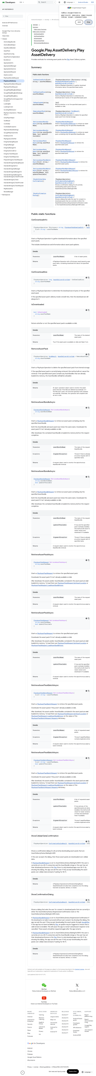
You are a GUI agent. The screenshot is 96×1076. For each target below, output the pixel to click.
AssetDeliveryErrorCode (64, 83)
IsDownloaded (38, 102)
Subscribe (73, 1071)
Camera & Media (42, 1027)
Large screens (54, 1017)
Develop (47, 19)
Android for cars (53, 1028)
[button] (12, 38)
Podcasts (30, 1036)
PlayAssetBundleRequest (64, 122)
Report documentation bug (89, 1020)
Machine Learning (41, 1018)
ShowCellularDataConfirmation (39, 180)
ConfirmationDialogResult (64, 181)
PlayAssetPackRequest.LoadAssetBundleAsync (47, 585)
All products (31, 1060)
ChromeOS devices (53, 1023)
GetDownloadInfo (39, 80)
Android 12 (65, 1030)
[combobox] (46, 2)
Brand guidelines (45, 1067)
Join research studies (89, 1030)
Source (29, 1027)
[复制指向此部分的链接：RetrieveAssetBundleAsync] (57, 402)
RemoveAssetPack (39, 111)
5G (40, 1034)
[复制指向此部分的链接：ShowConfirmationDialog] (55, 894)
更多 (21, 2)
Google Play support (88, 1026)
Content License (79, 969)
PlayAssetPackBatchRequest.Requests (44, 718)
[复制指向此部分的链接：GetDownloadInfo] (49, 220)
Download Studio (76, 1031)
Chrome (29, 1051)
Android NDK (77, 1035)
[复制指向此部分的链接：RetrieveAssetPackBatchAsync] (60, 685)
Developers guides (76, 1023)
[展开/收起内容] (39, 25)
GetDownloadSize (39, 92)
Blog (28, 1033)
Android (29, 1017)
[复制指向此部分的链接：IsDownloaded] (46, 305)
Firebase (30, 1054)
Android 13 (65, 1027)
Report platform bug (88, 1015)
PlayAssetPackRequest (63, 141)
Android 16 (65, 1018)
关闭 (79, 22)
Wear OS (53, 1020)
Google (84, 922)
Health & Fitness (41, 1023)
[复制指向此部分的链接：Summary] (43, 67)
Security (29, 1024)
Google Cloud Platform (34, 1057)
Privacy (41, 1031)
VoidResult (75, 111)
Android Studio (83, 2)
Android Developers (36, 19)
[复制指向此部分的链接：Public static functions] (57, 214)
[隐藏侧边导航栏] (22, 1072)
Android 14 (65, 1024)
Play (68, 59)
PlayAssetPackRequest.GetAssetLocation (72, 583)
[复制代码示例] (89, 225)
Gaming (41, 1015)
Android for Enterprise (30, 1020)
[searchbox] (12, 16)
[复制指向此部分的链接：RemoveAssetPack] (50, 349)
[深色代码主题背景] (86, 225)
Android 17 (65, 1015)
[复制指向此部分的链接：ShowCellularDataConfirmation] (60, 836)
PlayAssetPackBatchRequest (65, 160)
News (29, 1030)
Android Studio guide (77, 1019)
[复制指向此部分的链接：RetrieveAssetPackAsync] (55, 555)
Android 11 (65, 1033)
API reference (8, 9)
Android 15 (65, 1021)
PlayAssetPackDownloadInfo (65, 81)
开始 (88, 22)
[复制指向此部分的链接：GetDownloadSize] (49, 272)
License (36, 1067)
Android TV (53, 1032)
